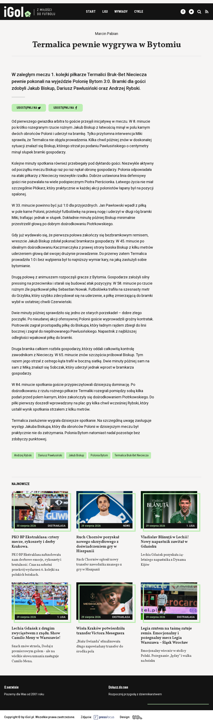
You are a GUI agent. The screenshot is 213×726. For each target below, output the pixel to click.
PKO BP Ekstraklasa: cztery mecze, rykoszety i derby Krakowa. (35, 542)
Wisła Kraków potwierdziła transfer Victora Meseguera (100, 631)
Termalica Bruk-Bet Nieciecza (132, 455)
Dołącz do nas (118, 687)
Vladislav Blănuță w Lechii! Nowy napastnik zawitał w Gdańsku (165, 542)
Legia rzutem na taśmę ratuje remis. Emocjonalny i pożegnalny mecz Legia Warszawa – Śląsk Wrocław (166, 635)
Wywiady (121, 12)
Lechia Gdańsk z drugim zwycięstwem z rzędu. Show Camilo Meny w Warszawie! (36, 633)
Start (91, 12)
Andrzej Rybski (23, 455)
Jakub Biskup (76, 455)
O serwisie (11, 687)
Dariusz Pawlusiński (50, 455)
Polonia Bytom (99, 455)
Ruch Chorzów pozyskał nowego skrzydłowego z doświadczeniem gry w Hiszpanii (97, 544)
